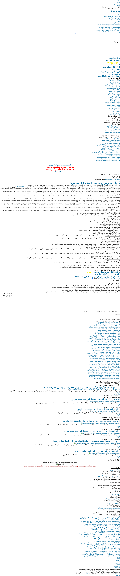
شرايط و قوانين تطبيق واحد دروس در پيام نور (108, 342)
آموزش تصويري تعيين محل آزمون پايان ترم (108, 366)
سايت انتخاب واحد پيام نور (113, 127)
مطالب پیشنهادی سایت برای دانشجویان (109, 27)
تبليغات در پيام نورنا (115, 470)
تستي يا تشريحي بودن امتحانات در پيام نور (109, 154)
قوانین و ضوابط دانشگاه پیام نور (107, 538)
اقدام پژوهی (116, 489)
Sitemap (118, 564)
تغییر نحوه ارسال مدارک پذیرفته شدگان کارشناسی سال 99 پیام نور (102, 551)
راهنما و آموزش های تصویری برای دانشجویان (108, 30)
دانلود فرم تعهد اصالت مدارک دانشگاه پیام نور (108, 519)
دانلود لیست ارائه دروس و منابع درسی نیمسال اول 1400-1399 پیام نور (91, 431)
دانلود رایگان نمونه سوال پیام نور (103, 272)
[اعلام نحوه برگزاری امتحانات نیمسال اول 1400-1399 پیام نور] (103, 401)
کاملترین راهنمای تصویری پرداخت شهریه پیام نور (107, 541)
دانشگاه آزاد (117, 281)
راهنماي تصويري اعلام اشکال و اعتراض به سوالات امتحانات (104, 376)
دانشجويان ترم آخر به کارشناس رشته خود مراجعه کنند (105, 348)
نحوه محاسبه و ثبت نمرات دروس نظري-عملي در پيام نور (104, 338)
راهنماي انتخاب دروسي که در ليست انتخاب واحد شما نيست (104, 364)
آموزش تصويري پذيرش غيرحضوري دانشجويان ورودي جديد (104, 355)
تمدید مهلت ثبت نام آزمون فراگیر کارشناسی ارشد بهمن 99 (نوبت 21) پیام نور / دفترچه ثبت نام (82, 387)
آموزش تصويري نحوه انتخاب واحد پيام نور (109, 362)
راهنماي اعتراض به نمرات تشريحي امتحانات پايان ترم (106, 378)
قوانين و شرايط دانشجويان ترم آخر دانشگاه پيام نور (106, 350)
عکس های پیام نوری (114, 106)
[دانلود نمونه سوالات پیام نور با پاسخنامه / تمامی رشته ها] (104, 453)
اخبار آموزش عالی (115, 82)
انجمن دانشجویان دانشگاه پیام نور (111, 16)
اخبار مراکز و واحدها (114, 97)
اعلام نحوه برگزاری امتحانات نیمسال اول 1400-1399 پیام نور (95, 399)
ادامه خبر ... (117, 394)
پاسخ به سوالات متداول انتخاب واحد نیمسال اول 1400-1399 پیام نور (102, 524)
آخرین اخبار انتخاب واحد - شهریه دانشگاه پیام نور (100, 518)
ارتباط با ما (117, 21)
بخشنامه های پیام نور (114, 92)
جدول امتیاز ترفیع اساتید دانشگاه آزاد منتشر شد (94, 183)
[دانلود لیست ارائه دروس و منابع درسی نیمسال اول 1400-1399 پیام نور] (100, 433)
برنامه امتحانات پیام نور (114, 100)
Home (118, 557)
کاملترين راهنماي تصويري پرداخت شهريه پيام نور (107, 359)
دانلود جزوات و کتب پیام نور (112, 102)
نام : (5, 293)
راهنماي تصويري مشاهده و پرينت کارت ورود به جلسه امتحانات (103, 373)
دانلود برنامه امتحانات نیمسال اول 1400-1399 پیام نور (98, 409)
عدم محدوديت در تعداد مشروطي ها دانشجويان (107, 160)
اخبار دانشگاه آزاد (115, 83)
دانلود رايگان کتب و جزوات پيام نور (110, 140)
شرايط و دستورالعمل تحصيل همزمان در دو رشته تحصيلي (104, 327)
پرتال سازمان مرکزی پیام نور (112, 132)
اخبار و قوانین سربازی (114, 114)
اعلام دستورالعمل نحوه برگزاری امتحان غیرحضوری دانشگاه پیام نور (102, 536)
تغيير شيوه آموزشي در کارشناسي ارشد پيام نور (107, 333)
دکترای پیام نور (116, 89)
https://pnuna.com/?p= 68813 (112, 179)
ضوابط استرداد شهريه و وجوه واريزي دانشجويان (107, 352)
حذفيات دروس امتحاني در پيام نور (111, 155)
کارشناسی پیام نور (115, 86)
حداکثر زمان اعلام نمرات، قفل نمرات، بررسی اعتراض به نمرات (103, 341)
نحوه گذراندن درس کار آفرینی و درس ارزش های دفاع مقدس (103, 345)
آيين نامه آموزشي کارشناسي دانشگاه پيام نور (108, 322)
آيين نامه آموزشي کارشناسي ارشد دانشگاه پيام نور (106, 324)
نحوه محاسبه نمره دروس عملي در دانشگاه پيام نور (106, 339)
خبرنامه (118, 5)
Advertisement (116, 567)
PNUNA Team (88, 573)
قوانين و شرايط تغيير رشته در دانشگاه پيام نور (107, 331)
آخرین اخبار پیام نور (115, 80)
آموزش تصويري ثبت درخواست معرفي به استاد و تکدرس (104, 367)
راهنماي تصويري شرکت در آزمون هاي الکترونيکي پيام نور (104, 369)
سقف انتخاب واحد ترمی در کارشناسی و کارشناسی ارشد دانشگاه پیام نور (100, 534)
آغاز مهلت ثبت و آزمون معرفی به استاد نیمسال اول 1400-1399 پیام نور (91, 421)
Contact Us (117, 566)
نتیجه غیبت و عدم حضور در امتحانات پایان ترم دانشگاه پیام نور (103, 546)
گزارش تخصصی (115, 494)
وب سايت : (3, 297)
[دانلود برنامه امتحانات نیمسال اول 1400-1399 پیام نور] (105, 411)
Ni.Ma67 (117, 573)
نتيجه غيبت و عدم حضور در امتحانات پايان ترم (108, 347)
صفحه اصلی (116, 0)
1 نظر (118, 404)
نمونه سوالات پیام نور (114, 18)
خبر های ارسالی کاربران (113, 111)
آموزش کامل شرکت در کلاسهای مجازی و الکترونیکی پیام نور (103, 353)
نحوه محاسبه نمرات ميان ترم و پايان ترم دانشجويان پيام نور (104, 336)
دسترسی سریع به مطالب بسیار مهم (110, 25)
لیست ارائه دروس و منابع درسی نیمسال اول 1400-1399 (97, 277)
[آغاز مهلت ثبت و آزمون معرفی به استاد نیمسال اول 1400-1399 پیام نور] (100, 423)
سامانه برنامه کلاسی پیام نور (112, 143)
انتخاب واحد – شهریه (114, 91)
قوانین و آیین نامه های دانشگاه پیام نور (110, 28)
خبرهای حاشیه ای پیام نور (113, 105)
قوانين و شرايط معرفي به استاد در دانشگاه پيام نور (106, 334)
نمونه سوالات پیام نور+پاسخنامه (111, 130)
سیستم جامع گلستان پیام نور (112, 85)
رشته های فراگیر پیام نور (113, 503)
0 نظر (118, 392)
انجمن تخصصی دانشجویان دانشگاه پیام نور (108, 476)
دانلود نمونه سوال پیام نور (113, 126)
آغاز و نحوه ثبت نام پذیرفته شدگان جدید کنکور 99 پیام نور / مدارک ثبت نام (100, 521)
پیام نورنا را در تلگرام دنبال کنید (107, 274)
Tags (119, 561)
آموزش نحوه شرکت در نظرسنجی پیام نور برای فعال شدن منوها (103, 356)
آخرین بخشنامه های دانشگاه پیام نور (105, 528)
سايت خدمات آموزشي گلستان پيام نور (109, 141)
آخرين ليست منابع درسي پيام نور (111, 146)
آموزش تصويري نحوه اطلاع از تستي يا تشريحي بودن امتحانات (103, 370)
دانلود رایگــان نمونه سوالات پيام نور (111, 60)
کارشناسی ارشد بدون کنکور (112, 499)
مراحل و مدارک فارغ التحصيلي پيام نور (109, 151)
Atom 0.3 (117, 560)
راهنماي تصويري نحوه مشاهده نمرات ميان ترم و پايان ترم (104, 375)
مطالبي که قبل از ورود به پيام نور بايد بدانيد (108, 157)
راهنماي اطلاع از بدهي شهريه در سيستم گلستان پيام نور (105, 358)
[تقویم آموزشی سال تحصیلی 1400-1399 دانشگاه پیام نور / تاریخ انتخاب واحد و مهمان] (97, 443)
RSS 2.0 (118, 559)
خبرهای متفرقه (116, 113)
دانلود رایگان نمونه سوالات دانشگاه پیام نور (108, 24)
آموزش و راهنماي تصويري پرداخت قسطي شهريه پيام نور (104, 361)
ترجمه (118, 483)
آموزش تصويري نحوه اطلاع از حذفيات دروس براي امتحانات (104, 372)
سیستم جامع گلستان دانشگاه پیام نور (105, 548)
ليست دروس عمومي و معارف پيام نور (109, 149)
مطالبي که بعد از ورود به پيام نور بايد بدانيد (108, 158)
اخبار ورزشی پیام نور (114, 108)
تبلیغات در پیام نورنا (115, 19)
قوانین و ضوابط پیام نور (113, 94)
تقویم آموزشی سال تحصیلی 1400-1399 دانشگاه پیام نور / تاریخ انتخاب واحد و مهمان (86, 441)
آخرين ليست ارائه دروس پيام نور (111, 148)
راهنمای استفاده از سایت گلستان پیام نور (109, 31)
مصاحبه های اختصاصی (114, 109)
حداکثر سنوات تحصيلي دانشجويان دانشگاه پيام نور (106, 344)
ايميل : (4, 295)
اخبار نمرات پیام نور (114, 99)
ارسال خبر (117, 4)
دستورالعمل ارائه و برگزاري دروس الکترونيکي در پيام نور (104, 325)
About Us (117, 563)
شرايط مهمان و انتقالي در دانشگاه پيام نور (108, 330)
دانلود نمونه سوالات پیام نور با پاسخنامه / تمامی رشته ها (97, 451)
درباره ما (117, 22)
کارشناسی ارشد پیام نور (113, 88)
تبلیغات (118, 2)
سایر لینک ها (116, 129)
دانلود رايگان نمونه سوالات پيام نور (111, 138)
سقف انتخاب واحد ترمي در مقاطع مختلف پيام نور (106, 328)
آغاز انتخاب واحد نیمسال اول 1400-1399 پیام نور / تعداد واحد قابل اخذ (101, 525)
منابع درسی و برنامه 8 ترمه (112, 103)
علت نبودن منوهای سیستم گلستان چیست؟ (108, 549)
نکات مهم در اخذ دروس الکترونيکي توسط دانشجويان (106, 152)
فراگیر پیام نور (116, 96)
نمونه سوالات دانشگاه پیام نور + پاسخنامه (109, 508)
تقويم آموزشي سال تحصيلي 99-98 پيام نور (108, 144)
